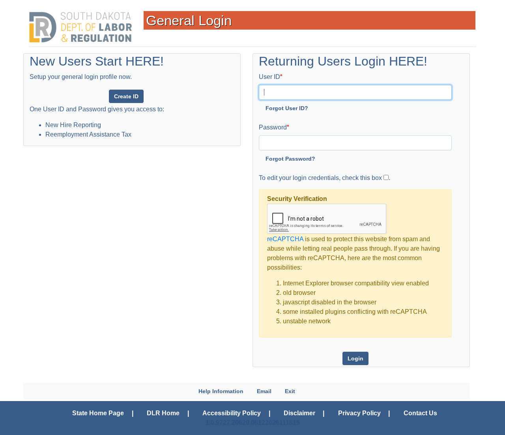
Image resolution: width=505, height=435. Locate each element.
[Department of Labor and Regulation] (80, 27)
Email (264, 391)
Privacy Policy (359, 413)
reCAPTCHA (285, 239)
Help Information (220, 391)
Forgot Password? (290, 159)
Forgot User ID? (287, 108)
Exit (290, 391)
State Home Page (98, 413)
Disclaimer (299, 413)
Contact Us (420, 413)
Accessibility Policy (231, 413)
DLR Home (163, 413)
